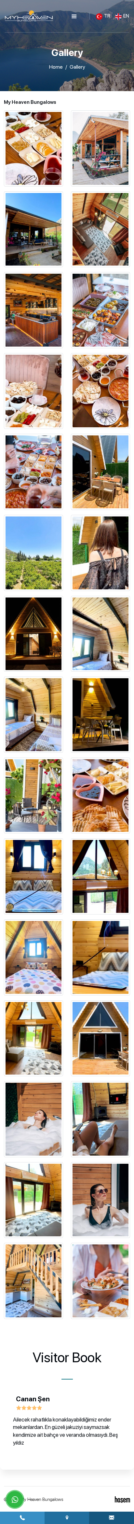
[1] (73, 16)
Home (56, 67)
